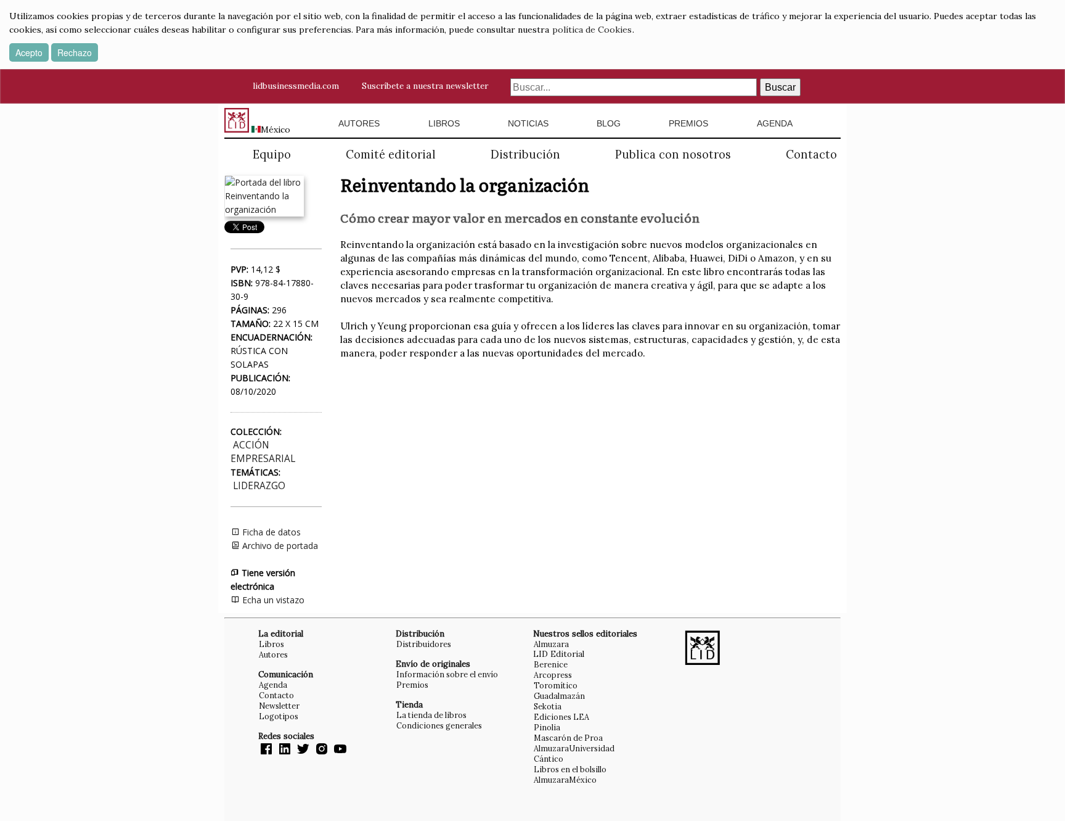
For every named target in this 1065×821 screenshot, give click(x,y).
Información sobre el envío (447, 674)
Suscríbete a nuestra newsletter (425, 85)
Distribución (525, 154)
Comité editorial (391, 154)
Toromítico (555, 685)
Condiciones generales (439, 725)
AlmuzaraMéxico (565, 780)
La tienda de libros (431, 715)
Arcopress (553, 675)
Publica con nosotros (673, 154)
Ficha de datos (270, 532)
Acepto (29, 52)
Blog (609, 123)
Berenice (551, 664)
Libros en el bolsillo (570, 769)
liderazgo (259, 485)
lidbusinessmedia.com (296, 85)
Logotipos (278, 716)
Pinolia (547, 727)
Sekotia (547, 706)
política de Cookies (592, 29)
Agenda (775, 123)
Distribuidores (423, 644)
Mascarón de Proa (568, 738)
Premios (688, 123)
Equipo (272, 154)
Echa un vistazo (272, 600)
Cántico (548, 759)
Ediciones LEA (561, 717)
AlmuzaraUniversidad (574, 748)
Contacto (811, 154)
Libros (444, 123)
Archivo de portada (279, 545)
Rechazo (74, 52)
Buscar (780, 87)
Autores (359, 123)
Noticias (528, 123)
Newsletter (279, 706)
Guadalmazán (559, 696)
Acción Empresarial (263, 452)
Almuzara (551, 644)
